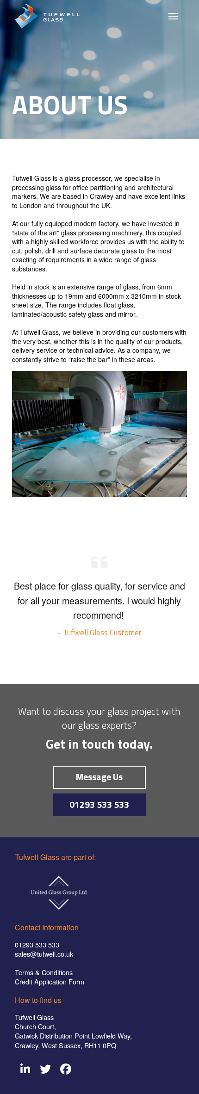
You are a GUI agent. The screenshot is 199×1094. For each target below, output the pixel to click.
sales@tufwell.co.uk (44, 954)
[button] (173, 16)
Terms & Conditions (44, 972)
